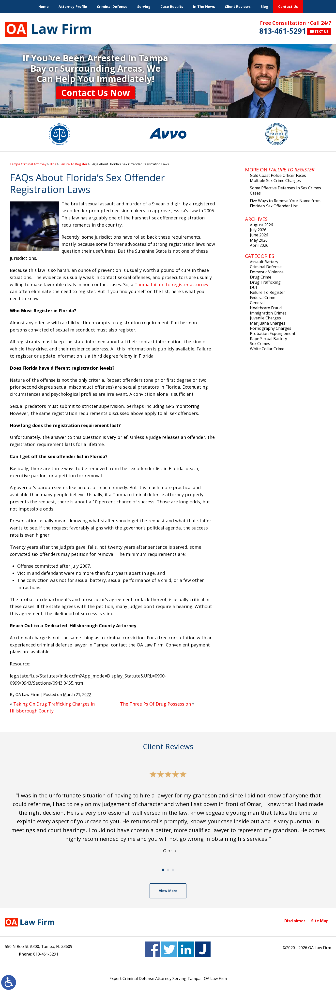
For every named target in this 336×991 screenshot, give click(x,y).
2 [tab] (168, 870)
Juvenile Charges (265, 318)
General (257, 302)
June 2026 (259, 235)
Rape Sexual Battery (268, 338)
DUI (253, 287)
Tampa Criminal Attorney (28, 164)
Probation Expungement (272, 333)
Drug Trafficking (265, 282)
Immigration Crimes (268, 313)
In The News (204, 6)
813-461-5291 (282, 31)
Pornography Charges (270, 328)
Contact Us (288, 6)
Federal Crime (262, 297)
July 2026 (258, 229)
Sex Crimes (260, 343)
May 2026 (259, 240)
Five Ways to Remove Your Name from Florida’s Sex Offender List (285, 203)
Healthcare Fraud (266, 308)
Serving (144, 6)
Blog (264, 6)
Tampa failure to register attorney (171, 284)
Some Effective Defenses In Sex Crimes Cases (285, 190)
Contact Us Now (95, 93)
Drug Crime (260, 277)
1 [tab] (163, 870)
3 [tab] (173, 870)
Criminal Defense (112, 6)
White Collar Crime (267, 348)
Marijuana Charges (267, 323)
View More (168, 890)
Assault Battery (264, 261)
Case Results (171, 6)
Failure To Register (73, 164)
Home (43, 6)
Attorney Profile (73, 6)
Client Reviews (238, 6)
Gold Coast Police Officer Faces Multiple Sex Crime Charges (278, 178)
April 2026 (259, 245)
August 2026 (261, 225)
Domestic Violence (267, 272)
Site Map (320, 921)
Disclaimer (294, 921)
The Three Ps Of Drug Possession (155, 704)
